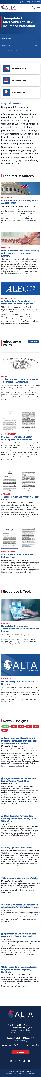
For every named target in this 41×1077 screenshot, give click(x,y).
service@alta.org (20, 1041)
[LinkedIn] (11, 1061)
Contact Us (6, 1045)
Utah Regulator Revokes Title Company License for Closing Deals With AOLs (18, 818)
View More (33, 342)
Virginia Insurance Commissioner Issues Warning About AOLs (19, 779)
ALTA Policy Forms (21, 1045)
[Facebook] (16, 1061)
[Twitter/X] (24, 1061)
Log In (21, 2)
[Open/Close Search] (33, 7)
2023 (36, 726)
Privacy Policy (30, 1073)
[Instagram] (20, 1061)
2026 (13, 726)
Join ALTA (20, 1052)
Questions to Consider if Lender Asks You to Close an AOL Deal (18, 935)
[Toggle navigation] (38, 7)
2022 (4, 730)
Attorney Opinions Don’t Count (16, 847)
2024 (28, 726)
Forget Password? (33, 2)
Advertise (35, 1045)
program (16, 917)
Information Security (10, 51)
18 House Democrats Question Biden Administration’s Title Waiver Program (20, 906)
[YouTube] (29, 1061)
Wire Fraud (6, 45)
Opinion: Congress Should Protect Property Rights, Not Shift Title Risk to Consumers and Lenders (19, 741)
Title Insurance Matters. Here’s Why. (19, 878)
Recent (5, 726)
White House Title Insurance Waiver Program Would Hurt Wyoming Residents (19, 969)
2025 (21, 726)
